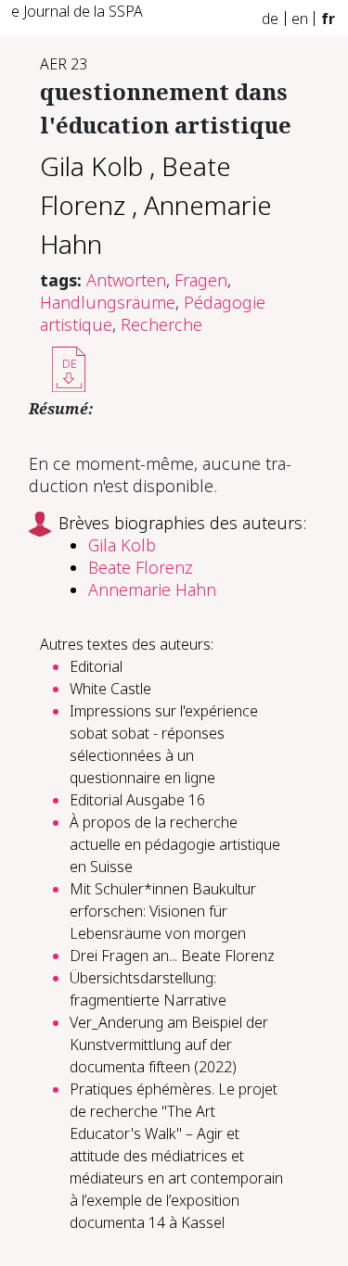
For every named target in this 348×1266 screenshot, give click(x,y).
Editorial (96, 666)
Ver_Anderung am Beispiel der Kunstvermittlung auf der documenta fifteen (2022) (169, 1044)
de (270, 18)
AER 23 (63, 64)
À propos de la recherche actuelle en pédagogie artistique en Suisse (175, 844)
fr (328, 18)
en (299, 18)
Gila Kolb (91, 166)
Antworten (126, 280)
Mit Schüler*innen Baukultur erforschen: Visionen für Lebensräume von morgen (163, 911)
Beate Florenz (140, 567)
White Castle (110, 688)
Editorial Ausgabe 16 (137, 800)
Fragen (200, 280)
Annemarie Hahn (152, 589)
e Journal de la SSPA (77, 11)
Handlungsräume (107, 302)
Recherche (161, 324)
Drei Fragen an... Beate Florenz (172, 955)
